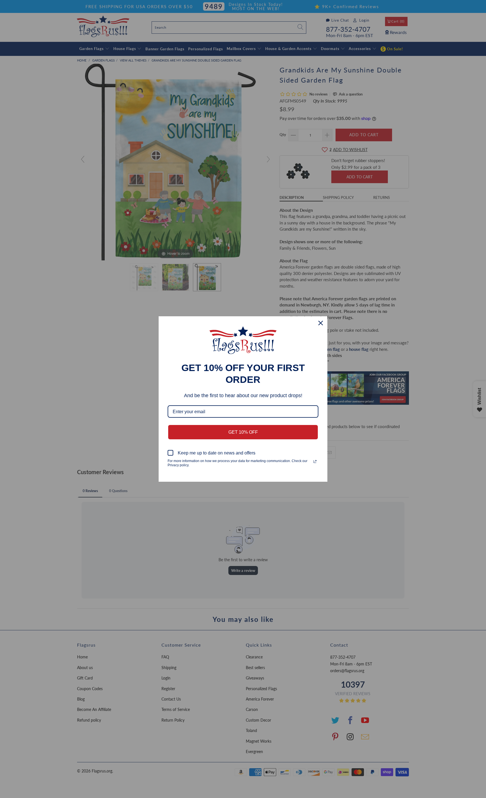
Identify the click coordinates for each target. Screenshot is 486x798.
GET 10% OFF (243, 432)
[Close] (320, 323)
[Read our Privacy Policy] (315, 461)
